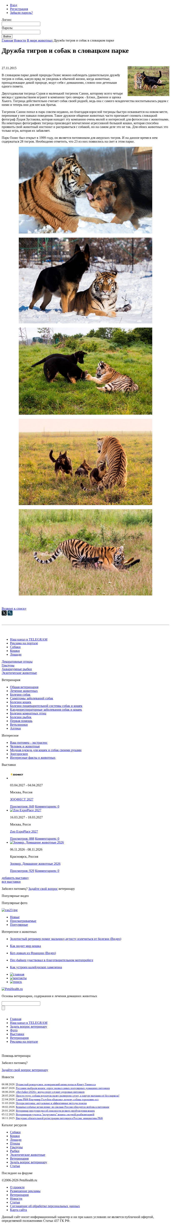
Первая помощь (21, 721)
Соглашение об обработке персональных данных (45, 1206)
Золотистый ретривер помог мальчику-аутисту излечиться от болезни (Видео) (65, 939)
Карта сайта (18, 1210)
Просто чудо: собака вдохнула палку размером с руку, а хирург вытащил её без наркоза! (67, 1095)
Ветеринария (19, 1038)
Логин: (7, 20)
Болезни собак (20, 694)
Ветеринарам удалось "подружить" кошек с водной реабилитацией (55, 1114)
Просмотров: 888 (22, 838)
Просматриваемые (23, 921)
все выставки (11, 881)
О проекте (17, 1187)
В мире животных (40, 40)
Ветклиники (19, 724)
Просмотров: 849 (22, 806)
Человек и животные (25, 746)
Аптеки (15, 728)
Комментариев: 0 (47, 806)
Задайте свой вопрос (43, 888)
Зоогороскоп (19, 754)
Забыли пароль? (21, 12)
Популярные (19, 924)
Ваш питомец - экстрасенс (29, 742)
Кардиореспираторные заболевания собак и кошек (46, 709)
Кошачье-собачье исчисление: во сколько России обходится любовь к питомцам (62, 1106)
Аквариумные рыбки (17, 669)
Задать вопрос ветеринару (28, 1026)
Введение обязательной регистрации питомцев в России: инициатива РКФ (59, 1118)
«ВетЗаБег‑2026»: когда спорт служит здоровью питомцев (50, 1091)
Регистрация (19, 9)
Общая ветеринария (24, 687)
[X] (4, 613)
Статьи (15, 1166)
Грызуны (8, 665)
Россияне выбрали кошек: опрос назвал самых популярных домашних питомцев (63, 1088)
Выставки (17, 1034)
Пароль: (7, 28)
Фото (14, 1030)
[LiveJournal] (10, 613)
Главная (7, 40)
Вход (13, 5)
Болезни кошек (20, 702)
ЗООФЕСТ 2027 (21, 799)
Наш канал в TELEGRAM (28, 639)
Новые (15, 917)
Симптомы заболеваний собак (31, 698)
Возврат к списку (14, 608)
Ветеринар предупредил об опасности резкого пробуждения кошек (55, 1110)
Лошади (15, 654)
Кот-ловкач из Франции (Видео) (33, 953)
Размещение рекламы (25, 1191)
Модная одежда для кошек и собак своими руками (46, 750)
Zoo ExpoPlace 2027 (24, 831)
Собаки (15, 647)
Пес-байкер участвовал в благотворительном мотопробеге (51, 960)
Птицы (15, 1143)
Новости (20, 40)
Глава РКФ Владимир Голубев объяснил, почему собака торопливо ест (57, 1099)
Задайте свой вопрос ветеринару (25, 1070)
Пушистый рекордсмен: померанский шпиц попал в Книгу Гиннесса (56, 1084)
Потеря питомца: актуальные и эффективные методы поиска (51, 1103)
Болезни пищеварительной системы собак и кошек (46, 706)
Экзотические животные (19, 673)
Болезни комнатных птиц (28, 713)
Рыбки (14, 1151)
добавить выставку (15, 878)
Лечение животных (24, 691)
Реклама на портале (24, 643)
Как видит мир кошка (25, 946)
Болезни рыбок (20, 717)
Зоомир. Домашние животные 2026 (35, 863)
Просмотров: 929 (22, 871)
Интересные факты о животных (32, 757)
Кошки (15, 650)
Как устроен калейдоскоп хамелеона (36, 967)
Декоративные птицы (17, 661)
